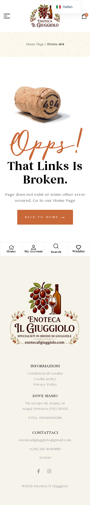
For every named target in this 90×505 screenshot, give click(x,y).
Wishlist (78, 251)
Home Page (35, 44)
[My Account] (33, 247)
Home (11, 251)
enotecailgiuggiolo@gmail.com (45, 440)
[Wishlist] (78, 247)
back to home (42, 217)
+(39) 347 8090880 (45, 449)
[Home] (11, 247)
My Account (33, 251)
